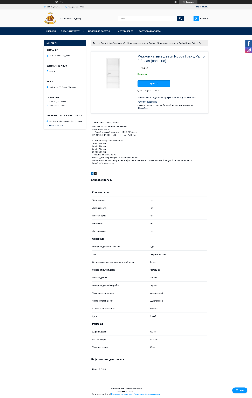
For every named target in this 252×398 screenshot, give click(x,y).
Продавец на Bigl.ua (126, 391)
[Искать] (180, 18)
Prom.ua (138, 389)
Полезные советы (99, 31)
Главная (51, 31)
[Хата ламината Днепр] (50, 23)
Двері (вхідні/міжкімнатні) (113, 43)
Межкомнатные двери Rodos (141, 43)
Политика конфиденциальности (147, 394)
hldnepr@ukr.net (56, 125)
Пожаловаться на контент (122, 394)
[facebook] (92, 174)
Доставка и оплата (150, 31)
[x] (95, 174)
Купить (154, 83)
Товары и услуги (70, 31)
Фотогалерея (125, 31)
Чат (242, 390)
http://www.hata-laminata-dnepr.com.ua (65, 121)
